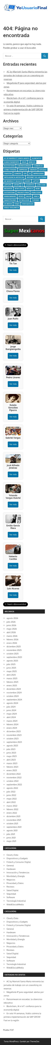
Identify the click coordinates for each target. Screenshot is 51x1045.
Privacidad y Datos (15, 883)
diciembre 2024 (14, 689)
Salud (28, 196)
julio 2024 (11, 706)
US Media (8, 204)
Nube (37, 189)
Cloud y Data (12, 855)
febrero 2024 (12, 724)
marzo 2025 (12, 678)
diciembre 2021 (13, 816)
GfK (25, 174)
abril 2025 (11, 675)
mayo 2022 (12, 798)
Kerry (27, 181)
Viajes (17, 204)
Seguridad (11, 894)
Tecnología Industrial (16, 901)
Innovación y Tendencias (18, 872)
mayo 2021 (11, 841)
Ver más (13, 270)
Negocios (11, 879)
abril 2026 (11, 632)
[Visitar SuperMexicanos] (24, 231)
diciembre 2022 (14, 774)
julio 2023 (11, 749)
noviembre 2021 (14, 820)
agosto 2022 (12, 788)
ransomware (10, 196)
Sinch (36, 196)
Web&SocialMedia (15, 904)
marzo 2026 (12, 636)
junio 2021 (11, 837)
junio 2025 (11, 668)
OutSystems (9, 193)
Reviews (10, 886)
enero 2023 (12, 770)
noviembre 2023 (14, 735)
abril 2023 (11, 759)
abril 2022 (11, 802)
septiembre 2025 (14, 657)
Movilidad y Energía (16, 876)
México (30, 189)
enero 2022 (12, 813)
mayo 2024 (12, 713)
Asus (24, 162)
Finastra (8, 174)
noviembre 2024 (14, 692)
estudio (43, 170)
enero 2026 (12, 643)
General (10, 865)
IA (30, 174)
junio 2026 (11, 625)
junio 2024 (11, 710)
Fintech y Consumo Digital (19, 862)
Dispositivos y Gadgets (17, 858)
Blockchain (9, 166)
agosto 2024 (12, 703)
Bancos (32, 162)
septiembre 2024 (14, 699)
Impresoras (38, 174)
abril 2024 (11, 717)
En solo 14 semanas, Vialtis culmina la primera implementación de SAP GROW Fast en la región (23, 109)
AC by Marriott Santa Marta (17, 158)
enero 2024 (12, 728)
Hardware (11, 869)
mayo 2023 (12, 756)
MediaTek (8, 189)
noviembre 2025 (14, 650)
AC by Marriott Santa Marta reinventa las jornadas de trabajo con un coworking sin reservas (25, 75)
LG (22, 185)
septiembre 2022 (14, 784)
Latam (16, 185)
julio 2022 (11, 791)
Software (11, 897)
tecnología (24, 200)
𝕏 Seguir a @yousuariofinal (15, 245)
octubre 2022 (12, 781)
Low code (41, 185)
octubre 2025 (13, 653)
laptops (7, 185)
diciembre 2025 (14, 646)
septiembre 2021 (14, 827)
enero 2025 (12, 685)
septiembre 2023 (14, 742)
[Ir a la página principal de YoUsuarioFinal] (25, 5)
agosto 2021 (12, 830)
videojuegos (27, 204)
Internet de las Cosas (36, 177)
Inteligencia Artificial (14, 177)
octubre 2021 (12, 823)
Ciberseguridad (24, 166)
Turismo (35, 200)
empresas (23, 170)
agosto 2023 (12, 745)
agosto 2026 (12, 618)
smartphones (10, 200)
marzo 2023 (12, 763)
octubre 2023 (12, 738)
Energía (33, 170)
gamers (17, 174)
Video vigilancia (11, 208)
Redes (21, 196)
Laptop (36, 181)
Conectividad (10, 170)
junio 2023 (11, 752)
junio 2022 (11, 795)
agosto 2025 (12, 660)
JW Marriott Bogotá (13, 181)
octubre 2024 (13, 696)
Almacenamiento (11, 162)
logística (30, 185)
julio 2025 (11, 664)
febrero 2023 (12, 767)
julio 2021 (11, 834)
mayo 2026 (12, 629)
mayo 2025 (12, 671)
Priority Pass (23, 193)
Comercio (38, 166)
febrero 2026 (12, 639)
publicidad (36, 193)
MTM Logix (19, 189)
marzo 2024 (12, 721)
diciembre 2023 (14, 731)
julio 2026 (11, 622)
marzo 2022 (12, 806)
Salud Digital (12, 890)
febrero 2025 (12, 682)
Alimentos (36, 158)
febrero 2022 (12, 809)
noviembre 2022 (14, 777)
